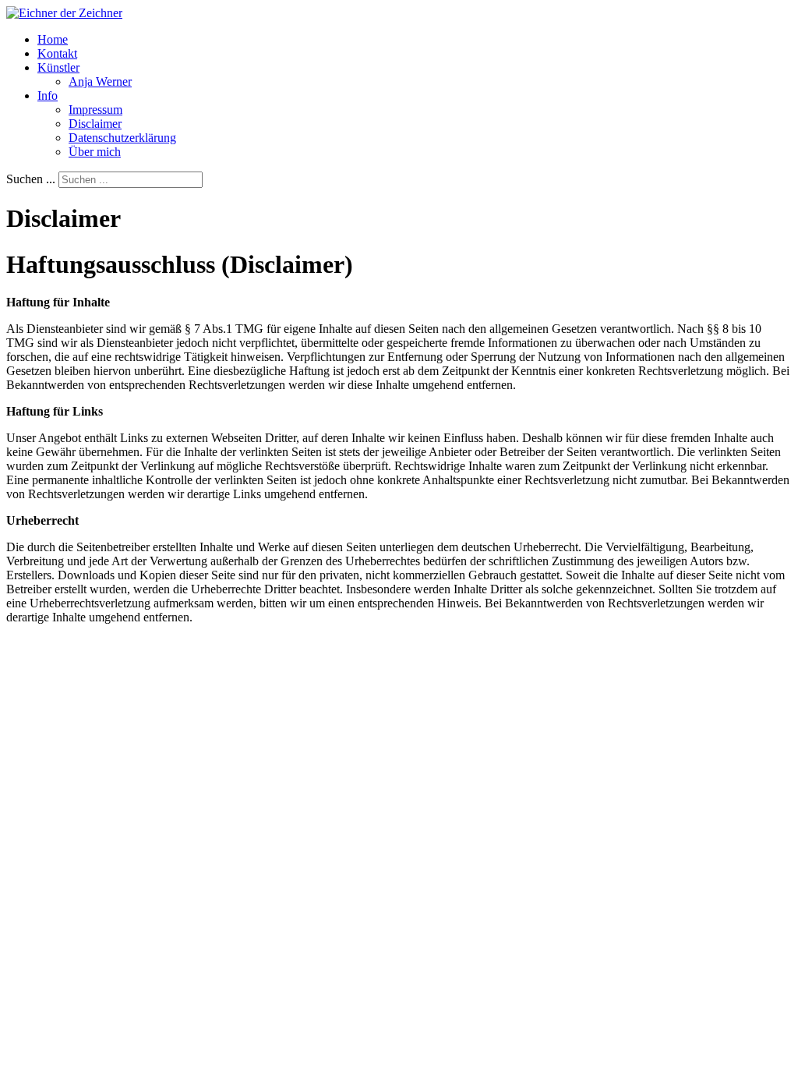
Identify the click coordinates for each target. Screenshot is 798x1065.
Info (47, 95)
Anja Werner (100, 81)
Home (52, 39)
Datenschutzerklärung (122, 137)
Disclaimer (95, 123)
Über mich (95, 151)
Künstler (58, 67)
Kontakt (57, 53)
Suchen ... (30, 179)
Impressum (95, 109)
